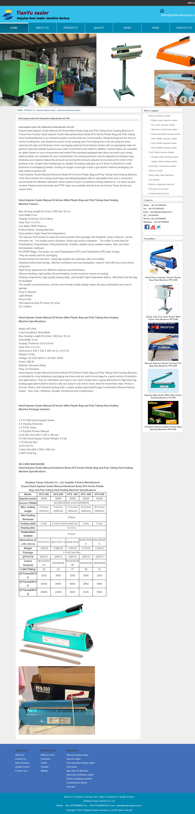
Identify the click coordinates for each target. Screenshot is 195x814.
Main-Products (22, 763)
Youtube (45, 767)
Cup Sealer (154, 179)
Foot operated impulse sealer (81, 763)
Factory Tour (21, 770)
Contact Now (162, 232)
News (127, 28)
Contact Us (112, 797)
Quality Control (22, 767)
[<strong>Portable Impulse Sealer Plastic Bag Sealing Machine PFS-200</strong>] (163, 413)
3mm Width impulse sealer (164, 138)
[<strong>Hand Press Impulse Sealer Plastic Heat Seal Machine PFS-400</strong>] (163, 259)
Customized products (159, 193)
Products (71, 28)
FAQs (155, 28)
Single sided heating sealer (164, 161)
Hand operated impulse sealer (165, 134)
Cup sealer (72, 767)
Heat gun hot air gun (158, 189)
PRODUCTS (29, 110)
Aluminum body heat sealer (68, 110)
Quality (99, 28)
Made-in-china (48, 755)
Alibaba (44, 770)
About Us (42, 28)
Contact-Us (20, 759)
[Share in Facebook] (147, 226)
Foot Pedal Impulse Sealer (161, 152)
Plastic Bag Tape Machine (161, 175)
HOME (19, 110)
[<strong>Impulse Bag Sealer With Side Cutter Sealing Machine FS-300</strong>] (163, 381)
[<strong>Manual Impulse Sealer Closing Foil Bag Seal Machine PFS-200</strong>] (163, 341)
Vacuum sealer (156, 170)
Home (14, 28)
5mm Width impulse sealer (164, 143)
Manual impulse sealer (46, 110)
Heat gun (71, 786)
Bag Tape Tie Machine (77, 770)
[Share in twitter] (158, 226)
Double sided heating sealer (164, 157)
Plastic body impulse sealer (164, 120)
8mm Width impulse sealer (164, 147)
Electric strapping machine (161, 184)
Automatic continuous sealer (162, 166)
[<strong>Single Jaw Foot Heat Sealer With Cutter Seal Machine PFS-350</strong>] (163, 298)
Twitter (44, 763)
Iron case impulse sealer (163, 125)
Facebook (45, 759)
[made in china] (152, 226)
